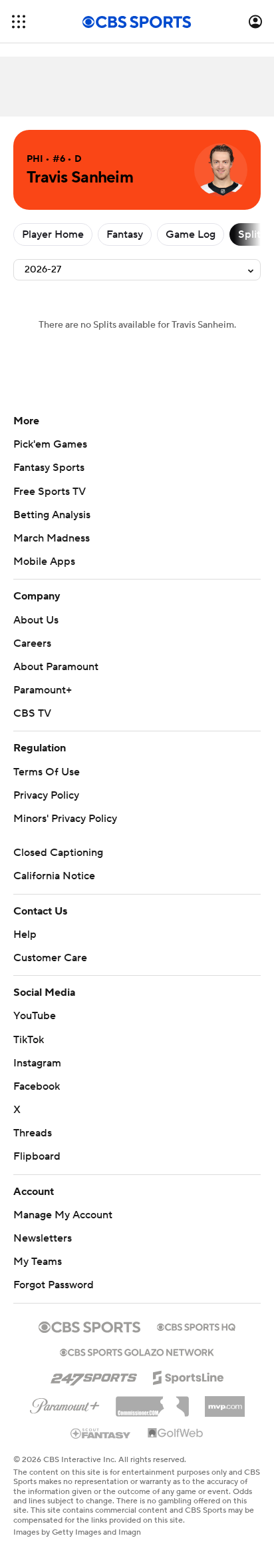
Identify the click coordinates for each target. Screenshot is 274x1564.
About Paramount (55, 666)
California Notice (54, 876)
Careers (32, 643)
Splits (251, 234)
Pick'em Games (50, 444)
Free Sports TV (49, 491)
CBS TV (32, 713)
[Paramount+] (65, 1403)
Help (25, 934)
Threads (32, 1133)
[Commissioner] (152, 1401)
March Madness (51, 538)
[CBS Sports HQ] (196, 1325)
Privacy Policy (46, 795)
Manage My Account (62, 1215)
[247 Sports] (94, 1375)
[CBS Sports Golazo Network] (137, 1351)
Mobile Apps (44, 561)
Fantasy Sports (48, 467)
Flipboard (37, 1156)
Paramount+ (42, 690)
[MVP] (225, 1401)
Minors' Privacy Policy (65, 818)
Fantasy (124, 234)
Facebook (36, 1086)
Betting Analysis (51, 515)
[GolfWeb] (176, 1433)
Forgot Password (53, 1285)
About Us (36, 620)
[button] (19, 21)
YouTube (34, 1015)
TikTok (28, 1039)
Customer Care (50, 958)
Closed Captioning (58, 852)
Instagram (37, 1063)
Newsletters (42, 1238)
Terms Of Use (46, 772)
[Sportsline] (188, 1375)
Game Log (190, 234)
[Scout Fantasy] (101, 1432)
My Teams (37, 1261)
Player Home (53, 234)
